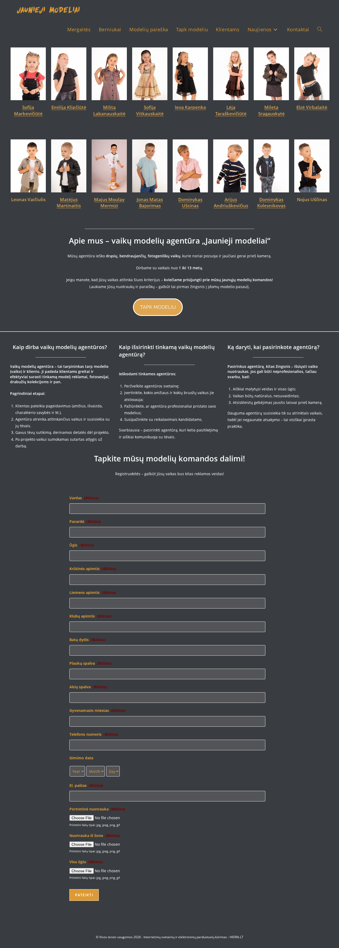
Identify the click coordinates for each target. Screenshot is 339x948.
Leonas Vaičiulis (28, 199)
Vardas (84, 498)
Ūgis (81, 545)
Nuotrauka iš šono (94, 835)
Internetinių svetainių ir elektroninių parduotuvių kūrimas (185, 937)
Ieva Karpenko (156, 107)
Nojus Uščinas (312, 199)
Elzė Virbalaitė (277, 107)
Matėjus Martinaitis (69, 202)
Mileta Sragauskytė (237, 110)
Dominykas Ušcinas (190, 202)
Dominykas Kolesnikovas (271, 202)
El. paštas (86, 785)
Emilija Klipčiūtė (34, 107)
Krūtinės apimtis (92, 568)
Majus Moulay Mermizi (109, 202)
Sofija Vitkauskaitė (116, 110)
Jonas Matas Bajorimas (150, 202)
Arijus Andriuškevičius (231, 202)
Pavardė (85, 521)
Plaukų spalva (90, 663)
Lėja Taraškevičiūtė (197, 110)
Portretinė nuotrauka (97, 809)
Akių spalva (88, 687)
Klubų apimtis (90, 616)
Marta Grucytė (318, 107)
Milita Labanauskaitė (75, 110)
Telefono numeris (93, 734)
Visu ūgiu (86, 861)
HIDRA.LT (236, 937)
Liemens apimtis (92, 592)
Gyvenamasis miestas (97, 710)
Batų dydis (87, 639)
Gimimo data (81, 758)
